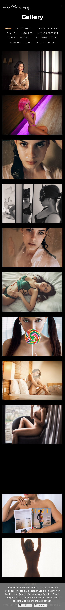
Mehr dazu (40, 605)
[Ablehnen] (60, 596)
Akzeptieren (25, 605)
